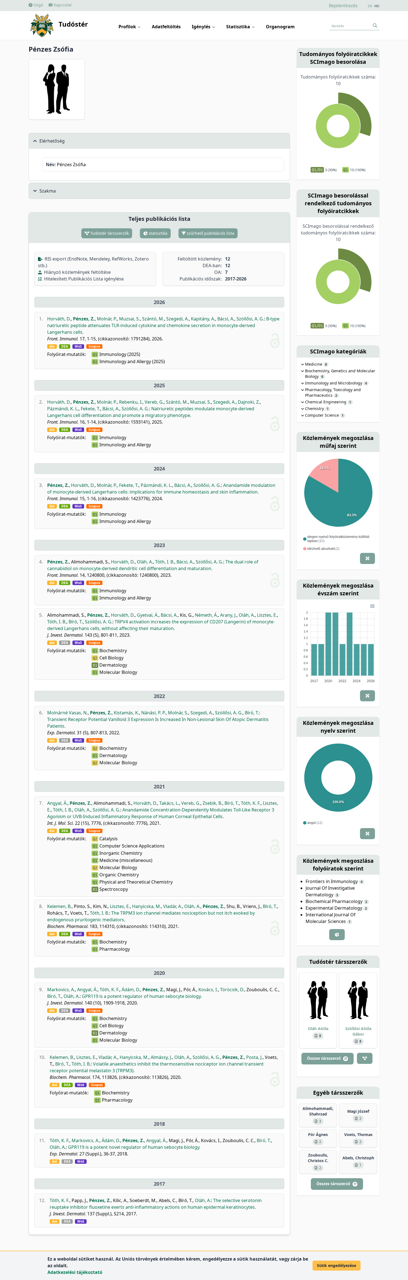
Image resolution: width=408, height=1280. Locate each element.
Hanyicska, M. (146, 906)
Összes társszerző (327, 1058)
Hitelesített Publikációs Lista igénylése (83, 279)
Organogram (280, 27)
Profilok (128, 27)
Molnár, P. (107, 319)
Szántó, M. (153, 319)
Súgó (37, 4)
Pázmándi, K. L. (63, 409)
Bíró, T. (76, 622)
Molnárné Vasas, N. (67, 713)
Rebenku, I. (130, 402)
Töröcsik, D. (232, 989)
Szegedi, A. (177, 319)
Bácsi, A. (225, 319)
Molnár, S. (178, 713)
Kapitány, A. (203, 319)
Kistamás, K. (126, 713)
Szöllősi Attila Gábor (358, 1031)
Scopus (94, 346)
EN (370, 6)
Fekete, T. (90, 409)
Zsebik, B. (212, 803)
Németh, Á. (206, 615)
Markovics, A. (61, 989)
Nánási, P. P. (153, 713)
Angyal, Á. (57, 803)
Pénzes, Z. (84, 319)
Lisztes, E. (267, 615)
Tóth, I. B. (164, 562)
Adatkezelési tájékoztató (74, 1272)
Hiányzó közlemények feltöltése (77, 272)
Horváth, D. (59, 319)
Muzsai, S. (129, 319)
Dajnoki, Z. (249, 402)
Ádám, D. (131, 989)
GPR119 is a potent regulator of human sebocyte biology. (142, 996)
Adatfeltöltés (166, 27)
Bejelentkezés (343, 5)
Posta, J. (254, 1057)
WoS (78, 346)
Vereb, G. (154, 402)
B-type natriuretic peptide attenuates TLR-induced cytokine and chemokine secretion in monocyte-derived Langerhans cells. (163, 325)
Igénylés (201, 27)
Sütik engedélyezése (336, 1265)
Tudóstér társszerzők (109, 233)
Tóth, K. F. (251, 803)
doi (52, 346)
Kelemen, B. (59, 906)
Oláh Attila (318, 1028)
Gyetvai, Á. (147, 615)
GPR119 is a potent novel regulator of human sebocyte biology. (134, 1147)
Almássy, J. (161, 1057)
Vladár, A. (172, 906)
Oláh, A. (145, 562)
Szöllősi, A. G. (250, 319)
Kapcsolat (62, 4)
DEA (64, 346)
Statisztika (238, 27)
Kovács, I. (208, 989)
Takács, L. (169, 803)
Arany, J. (228, 615)
